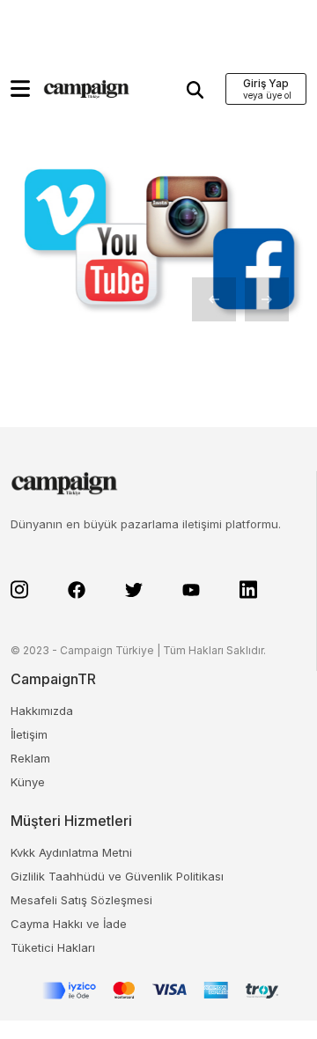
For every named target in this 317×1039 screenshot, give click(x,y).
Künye (28, 782)
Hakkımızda (42, 711)
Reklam (30, 758)
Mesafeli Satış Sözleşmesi (81, 900)
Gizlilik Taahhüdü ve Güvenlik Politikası (117, 876)
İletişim (29, 734)
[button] (20, 88)
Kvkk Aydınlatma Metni (71, 852)
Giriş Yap (266, 83)
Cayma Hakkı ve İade (69, 924)
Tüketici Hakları (53, 947)
